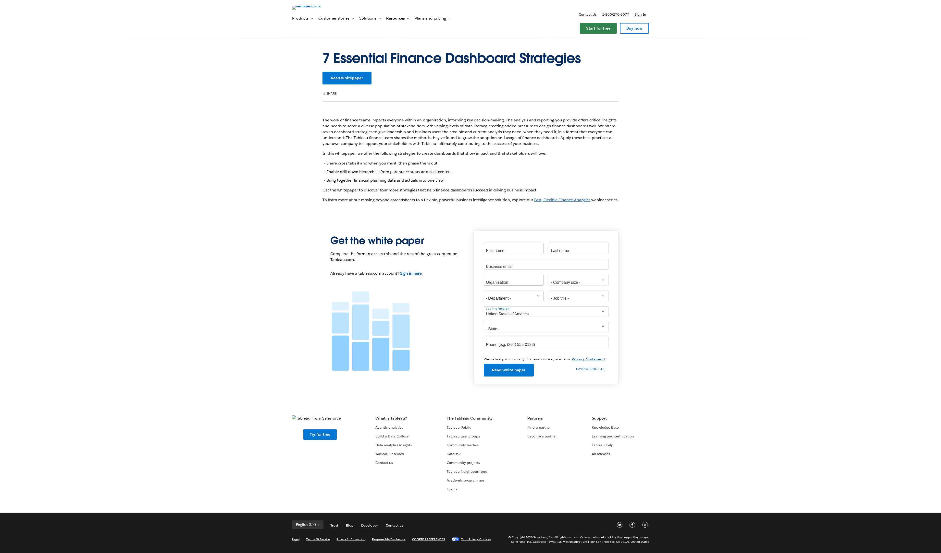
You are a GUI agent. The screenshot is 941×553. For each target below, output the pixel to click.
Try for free (320, 434)
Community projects (463, 462)
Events (452, 489)
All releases (601, 454)
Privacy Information (350, 539)
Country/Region (497, 309)
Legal (295, 539)
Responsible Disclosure (389, 539)
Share (331, 93)
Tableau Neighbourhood (467, 471)
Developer (369, 525)
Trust (334, 525)
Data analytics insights (393, 445)
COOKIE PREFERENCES (428, 539)
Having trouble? (590, 369)
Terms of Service (318, 539)
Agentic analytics (389, 427)
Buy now (634, 28)
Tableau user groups (463, 436)
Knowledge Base (605, 427)
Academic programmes (465, 480)
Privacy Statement (588, 359)
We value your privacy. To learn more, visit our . (545, 359)
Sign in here (411, 273)
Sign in (640, 14)
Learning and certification (613, 436)
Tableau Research (389, 454)
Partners (535, 418)
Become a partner (542, 436)
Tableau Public (459, 427)
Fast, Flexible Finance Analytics (562, 199)
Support (599, 418)
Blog (349, 525)
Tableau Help (602, 445)
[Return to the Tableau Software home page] (313, 5)
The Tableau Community (469, 418)
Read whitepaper (347, 78)
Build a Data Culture (392, 436)
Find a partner (539, 427)
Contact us (587, 14)
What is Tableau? (391, 418)
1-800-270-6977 (615, 14)
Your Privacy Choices (476, 539)
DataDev (453, 454)
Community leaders (463, 445)
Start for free (598, 28)
